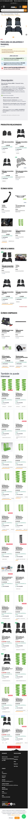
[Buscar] (25, 10)
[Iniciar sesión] (20, 7)
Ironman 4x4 (16, 757)
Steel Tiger (16, 766)
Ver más (14, 747)
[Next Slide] (26, 26)
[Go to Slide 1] (13, 37)
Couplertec (16, 759)
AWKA (2, 39)
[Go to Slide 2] (14, 37)
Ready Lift (16, 764)
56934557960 (14, 3)
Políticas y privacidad (6, 797)
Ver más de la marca (23, 306)
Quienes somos (5, 757)
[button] (14, 26)
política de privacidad (15, 814)
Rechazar (11, 817)
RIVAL (15, 761)
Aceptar (17, 817)
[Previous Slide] (1, 26)
